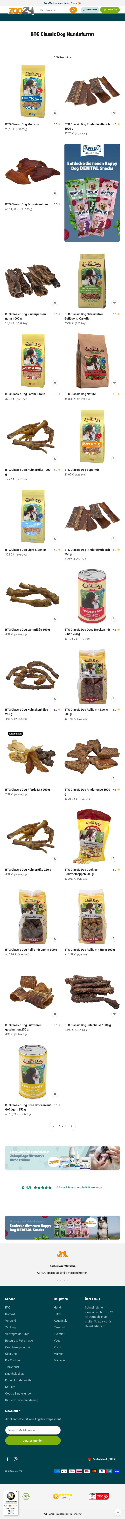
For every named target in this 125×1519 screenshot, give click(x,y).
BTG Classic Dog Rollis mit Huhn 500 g (89, 949)
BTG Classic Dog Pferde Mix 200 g (27, 789)
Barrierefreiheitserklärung (21, 1400)
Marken (58, 1353)
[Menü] (16, 1492)
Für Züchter (12, 1360)
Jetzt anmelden (33, 1440)
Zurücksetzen (65, 10)
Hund (57, 1307)
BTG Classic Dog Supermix (81, 469)
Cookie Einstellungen (18, 1393)
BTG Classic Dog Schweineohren (26, 204)
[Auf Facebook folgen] (7, 1459)
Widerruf (78, 1514)
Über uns (11, 1353)
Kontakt (10, 1314)
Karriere (10, 1387)
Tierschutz (12, 1367)
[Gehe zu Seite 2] (71, 1126)
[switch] (11, 1512)
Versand (10, 1320)
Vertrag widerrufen (17, 1334)
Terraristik (60, 1327)
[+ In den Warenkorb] (55, 113)
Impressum (67, 1514)
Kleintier (59, 1334)
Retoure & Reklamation (20, 1340)
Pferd (57, 1347)
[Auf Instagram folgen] (16, 1459)
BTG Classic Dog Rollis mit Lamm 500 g (31, 949)
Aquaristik (60, 1320)
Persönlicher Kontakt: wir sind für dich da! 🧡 (62, 3)
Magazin (59, 1360)
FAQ (7, 1307)
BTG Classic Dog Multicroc (22, 124)
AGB (46, 1514)
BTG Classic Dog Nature (80, 394)
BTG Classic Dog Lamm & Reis (25, 394)
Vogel (57, 1340)
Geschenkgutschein (18, 1347)
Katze (57, 1314)
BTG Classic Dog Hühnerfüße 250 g (28, 869)
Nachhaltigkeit (14, 1373)
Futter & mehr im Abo (18, 1380)
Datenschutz (55, 1514)
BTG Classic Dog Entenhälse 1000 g (87, 1025)
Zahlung (10, 1327)
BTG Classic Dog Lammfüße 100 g (27, 629)
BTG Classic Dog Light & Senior (25, 549)
